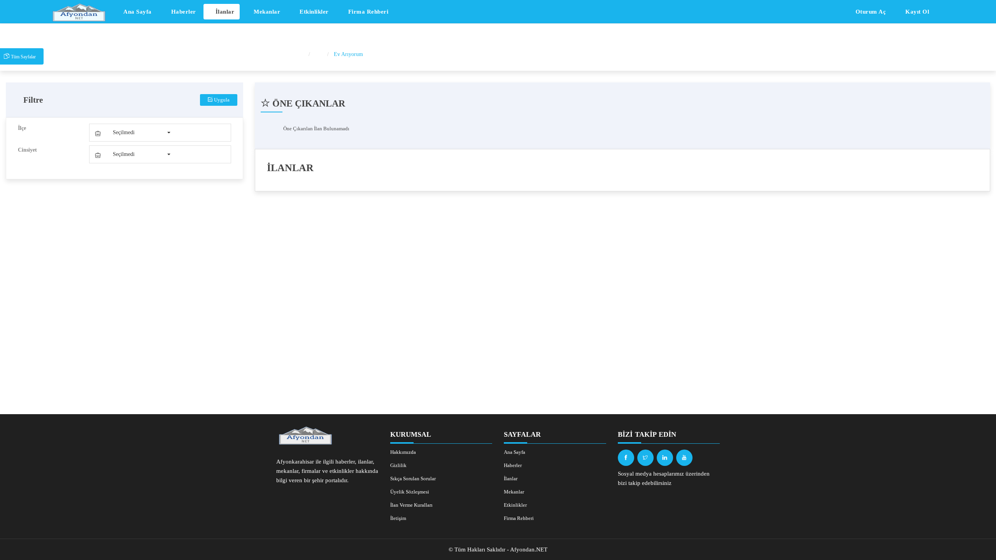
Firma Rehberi (367, 12)
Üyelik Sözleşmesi (409, 492)
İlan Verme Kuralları (411, 505)
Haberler (182, 12)
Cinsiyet (27, 150)
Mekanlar (266, 12)
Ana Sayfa (137, 12)
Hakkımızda (403, 452)
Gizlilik (398, 465)
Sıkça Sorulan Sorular (413, 478)
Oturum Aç (870, 12)
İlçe (22, 128)
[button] (132, 132)
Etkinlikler (313, 12)
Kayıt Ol (916, 12)
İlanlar (224, 12)
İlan (319, 54)
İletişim (398, 518)
